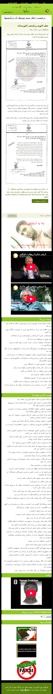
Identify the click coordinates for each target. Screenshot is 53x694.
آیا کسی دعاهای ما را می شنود (40, 541)
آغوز (38, 191)
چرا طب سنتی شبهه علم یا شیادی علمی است (34, 478)
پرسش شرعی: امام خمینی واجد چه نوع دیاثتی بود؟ (32, 491)
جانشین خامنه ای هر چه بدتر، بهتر (39, 517)
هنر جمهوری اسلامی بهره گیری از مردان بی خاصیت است (30, 551)
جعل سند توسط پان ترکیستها (21, 194)
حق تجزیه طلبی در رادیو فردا (41, 481)
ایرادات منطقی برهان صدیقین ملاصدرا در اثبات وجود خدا (30, 452)
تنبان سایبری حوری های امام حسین (38, 544)
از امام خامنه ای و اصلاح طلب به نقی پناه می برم (33, 494)
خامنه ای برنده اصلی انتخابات (40, 510)
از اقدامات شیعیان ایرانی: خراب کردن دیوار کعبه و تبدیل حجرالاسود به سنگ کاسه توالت (30, 437)
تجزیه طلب (24, 191)
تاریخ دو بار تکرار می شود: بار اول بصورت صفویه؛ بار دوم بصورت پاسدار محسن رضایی (30, 416)
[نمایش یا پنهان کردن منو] (48, 17)
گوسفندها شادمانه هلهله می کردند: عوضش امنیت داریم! (30, 468)
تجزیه (31, 191)
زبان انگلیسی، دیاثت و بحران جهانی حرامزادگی (34, 507)
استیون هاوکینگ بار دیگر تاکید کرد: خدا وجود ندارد (33, 570)
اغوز (35, 191)
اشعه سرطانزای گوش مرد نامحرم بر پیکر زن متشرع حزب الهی (28, 504)
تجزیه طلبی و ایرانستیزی (32, 189)
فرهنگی (13, 189)
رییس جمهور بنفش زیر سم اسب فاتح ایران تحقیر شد (31, 524)
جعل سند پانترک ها (38, 194)
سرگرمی (20, 189)
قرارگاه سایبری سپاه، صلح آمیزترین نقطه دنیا (35, 399)
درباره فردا (35, 3)
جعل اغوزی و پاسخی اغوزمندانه (33, 25)
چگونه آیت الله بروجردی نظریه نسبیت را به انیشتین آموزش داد (28, 560)
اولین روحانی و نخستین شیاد (41, 465)
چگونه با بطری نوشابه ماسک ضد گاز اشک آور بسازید (32, 421)
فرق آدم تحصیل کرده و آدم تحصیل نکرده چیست (34, 514)
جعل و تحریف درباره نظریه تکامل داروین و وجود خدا (32, 442)
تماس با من (24, 3)
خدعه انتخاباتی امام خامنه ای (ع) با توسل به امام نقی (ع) (30, 528)
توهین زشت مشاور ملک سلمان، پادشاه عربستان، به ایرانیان (29, 531)
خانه (44, 3)
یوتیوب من (15, 7)
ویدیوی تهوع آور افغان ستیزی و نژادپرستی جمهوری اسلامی (29, 547)
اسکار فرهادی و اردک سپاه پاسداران (38, 455)
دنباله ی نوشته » (40, 201)
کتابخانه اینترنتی (12, 3)
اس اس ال (26, 7)
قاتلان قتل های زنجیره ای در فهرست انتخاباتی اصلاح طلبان (30, 521)
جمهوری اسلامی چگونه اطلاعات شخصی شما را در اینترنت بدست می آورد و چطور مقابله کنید (30, 410)
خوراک (36, 7)
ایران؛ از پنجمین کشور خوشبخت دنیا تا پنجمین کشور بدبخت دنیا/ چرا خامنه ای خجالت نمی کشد (29, 431)
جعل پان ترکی (15, 191)
